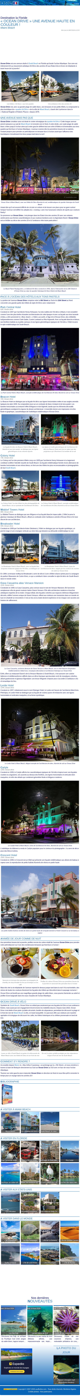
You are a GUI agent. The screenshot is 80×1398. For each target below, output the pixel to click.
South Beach (33, 63)
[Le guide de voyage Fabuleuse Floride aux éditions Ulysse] (7, 1094)
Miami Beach (44, 109)
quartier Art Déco (22, 109)
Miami (16, 1065)
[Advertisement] (40, 46)
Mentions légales (69, 1389)
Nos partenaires (46, 1392)
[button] (16, 3)
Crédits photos (33, 1392)
